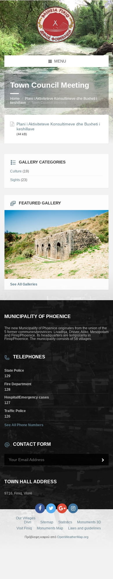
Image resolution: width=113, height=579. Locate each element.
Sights (15, 180)
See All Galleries (23, 284)
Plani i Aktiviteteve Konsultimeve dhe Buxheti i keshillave (58, 126)
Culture (16, 171)
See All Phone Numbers (23, 425)
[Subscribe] (103, 460)
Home (15, 99)
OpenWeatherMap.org (72, 537)
